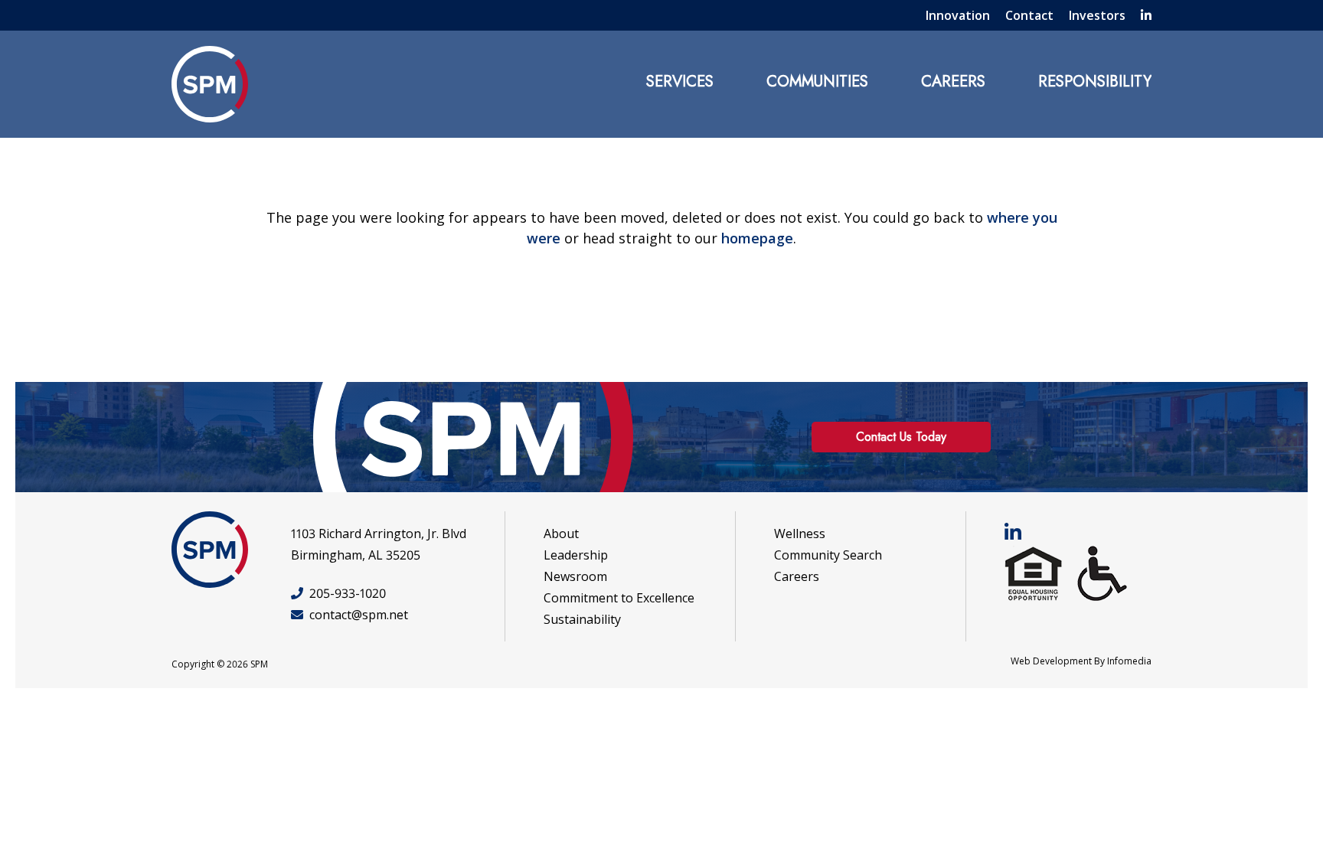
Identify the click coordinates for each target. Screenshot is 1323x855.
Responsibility (1095, 81)
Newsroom (575, 576)
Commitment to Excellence (619, 597)
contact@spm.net (358, 614)
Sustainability (582, 619)
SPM (210, 84)
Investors (1097, 15)
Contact (1029, 15)
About (561, 533)
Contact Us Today (901, 436)
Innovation (958, 15)
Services (680, 81)
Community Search (828, 555)
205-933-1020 (347, 593)
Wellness (799, 533)
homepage (757, 238)
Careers (953, 81)
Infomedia (1129, 660)
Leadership (576, 555)
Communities (817, 81)
